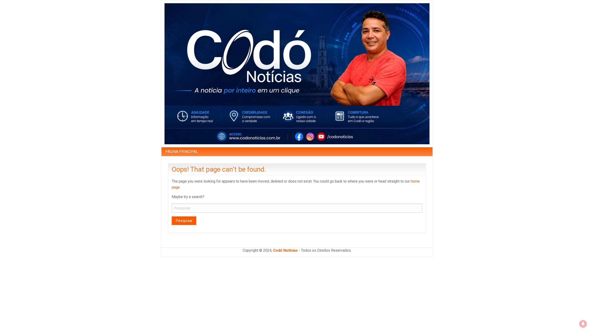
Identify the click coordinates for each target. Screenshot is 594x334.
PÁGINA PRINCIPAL (181, 151)
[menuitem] (181, 151)
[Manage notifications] (583, 324)
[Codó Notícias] (297, 73)
